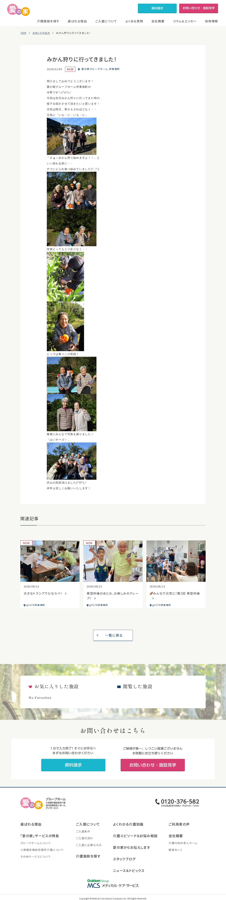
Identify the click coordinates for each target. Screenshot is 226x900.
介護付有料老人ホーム (183, 843)
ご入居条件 (83, 831)
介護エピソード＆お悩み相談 (135, 835)
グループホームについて (35, 843)
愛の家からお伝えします (131, 847)
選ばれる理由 (77, 21)
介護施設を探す (48, 21)
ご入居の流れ (84, 838)
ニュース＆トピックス (129, 870)
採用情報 (211, 21)
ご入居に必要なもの (89, 845)
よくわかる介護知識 (128, 824)
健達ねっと (175, 850)
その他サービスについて (35, 856)
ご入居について (106, 21)
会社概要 (157, 21)
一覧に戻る (114, 635)
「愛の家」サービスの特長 (39, 835)
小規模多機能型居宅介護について (42, 850)
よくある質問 (134, 21)
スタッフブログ (124, 858)
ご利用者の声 (179, 824)
